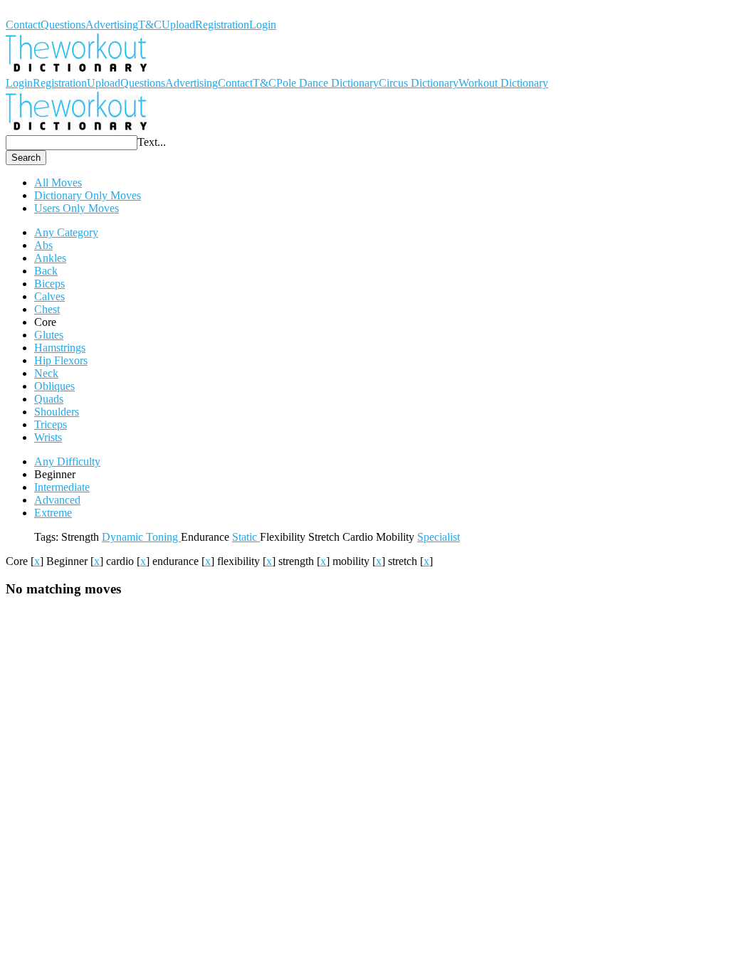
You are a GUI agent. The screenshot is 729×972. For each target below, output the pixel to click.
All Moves (58, 182)
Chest (47, 309)
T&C (150, 25)
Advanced (57, 500)
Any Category (66, 232)
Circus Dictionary (418, 83)
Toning (163, 537)
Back (46, 271)
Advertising (111, 25)
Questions (63, 25)
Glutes (48, 335)
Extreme (53, 513)
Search (26, 157)
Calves (49, 296)
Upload (178, 25)
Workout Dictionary (50, 12)
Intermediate (62, 487)
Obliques (54, 386)
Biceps (49, 284)
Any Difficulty (67, 461)
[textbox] (71, 142)
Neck (46, 373)
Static (246, 537)
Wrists (48, 437)
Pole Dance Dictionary (327, 83)
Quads (48, 399)
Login (262, 25)
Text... (151, 142)
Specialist (438, 537)
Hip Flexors (61, 360)
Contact (23, 25)
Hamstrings (59, 348)
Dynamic (124, 537)
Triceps (50, 424)
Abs (43, 245)
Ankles (50, 258)
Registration (222, 25)
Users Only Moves (76, 208)
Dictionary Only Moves (87, 195)
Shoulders (56, 412)
